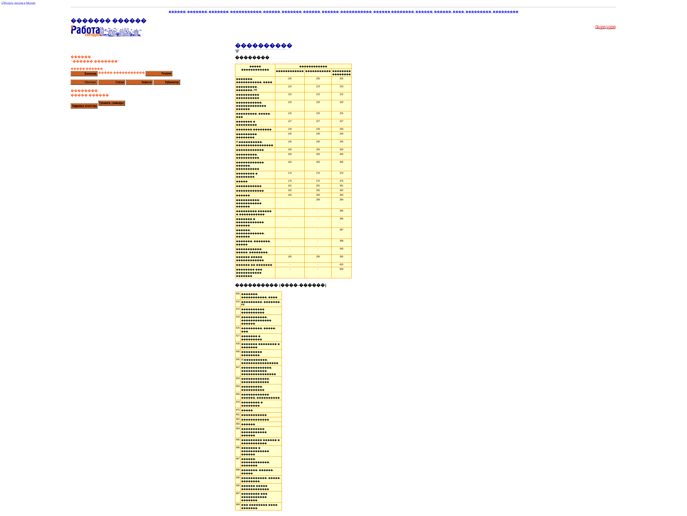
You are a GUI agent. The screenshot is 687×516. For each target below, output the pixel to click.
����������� (246, 11)
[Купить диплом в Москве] (343, 3)
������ (177, 11)
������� (197, 11)
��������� (478, 11)
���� (458, 11)
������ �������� (393, 11)
